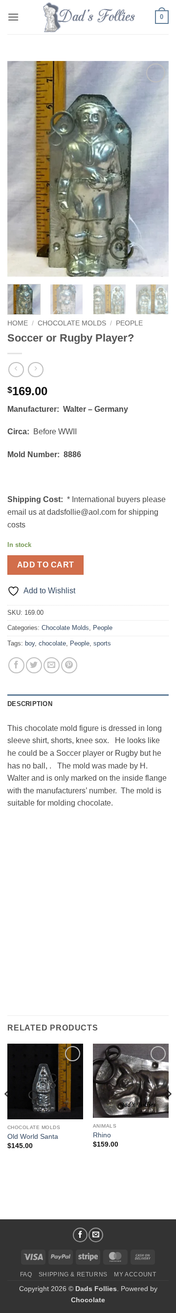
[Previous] (23, 168)
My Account (135, 1274)
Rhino (102, 1135)
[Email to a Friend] (52, 665)
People (129, 323)
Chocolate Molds (72, 323)
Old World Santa (32, 1136)
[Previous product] (35, 369)
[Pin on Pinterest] (69, 665)
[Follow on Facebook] (80, 1235)
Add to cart (45, 565)
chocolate (52, 643)
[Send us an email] (95, 1235)
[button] (13, 17)
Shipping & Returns (73, 1274)
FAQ (26, 1274)
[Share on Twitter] (34, 665)
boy (30, 643)
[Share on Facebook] (16, 665)
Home (17, 323)
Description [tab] (29, 703)
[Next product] (15, 369)
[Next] (153, 168)
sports (102, 643)
